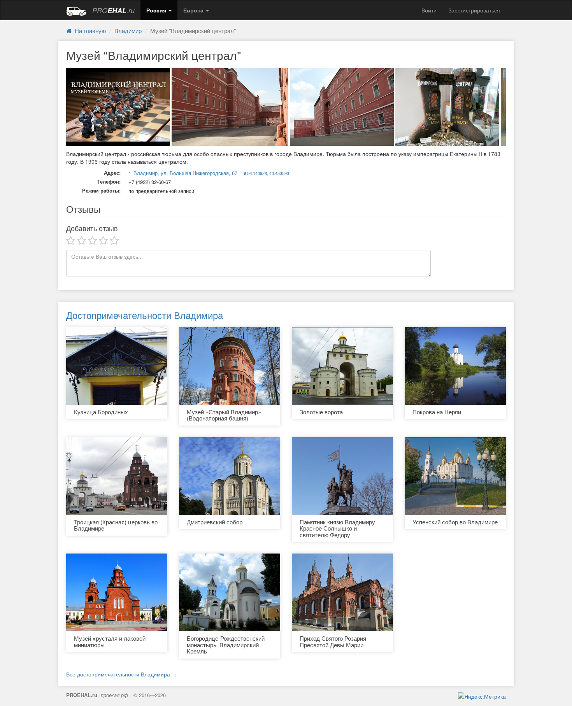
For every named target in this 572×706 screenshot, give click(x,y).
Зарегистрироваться (474, 10)
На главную (89, 30)
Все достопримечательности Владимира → (121, 674)
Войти (429, 10)
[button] (158, 10)
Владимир (128, 30)
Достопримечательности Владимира (144, 315)
